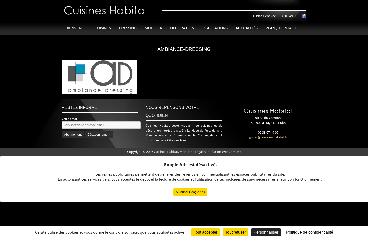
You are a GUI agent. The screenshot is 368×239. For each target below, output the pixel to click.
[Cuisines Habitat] (107, 6)
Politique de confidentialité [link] (309, 232)
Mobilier (153, 28)
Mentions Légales (193, 152)
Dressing (128, 28)
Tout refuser (235, 232)
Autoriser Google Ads (190, 192)
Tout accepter (205, 232)
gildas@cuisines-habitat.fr (268, 137)
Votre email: (70, 119)
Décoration (182, 28)
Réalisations (215, 28)
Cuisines (103, 28)
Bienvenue (76, 28)
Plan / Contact (281, 28)
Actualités (247, 28)
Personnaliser (266, 232)
